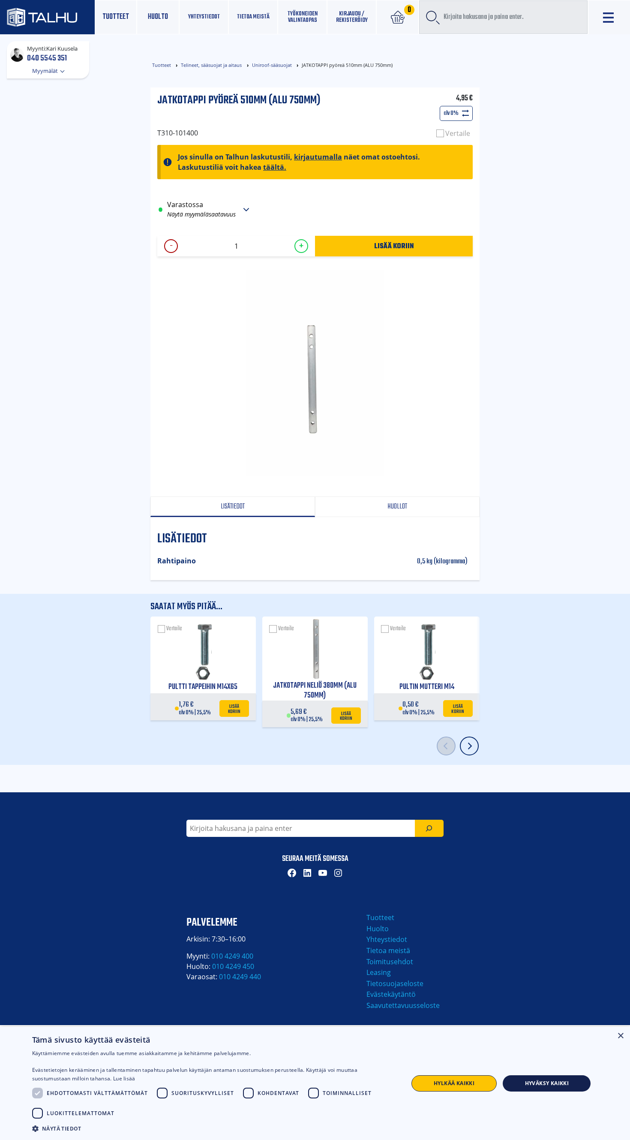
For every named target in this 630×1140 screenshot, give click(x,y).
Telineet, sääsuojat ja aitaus (211, 65)
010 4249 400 (232, 956)
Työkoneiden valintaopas (303, 17)
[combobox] (503, 17)
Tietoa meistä (253, 16)
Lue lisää (124, 1078)
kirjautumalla (318, 157)
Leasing (378, 972)
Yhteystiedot (386, 939)
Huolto (158, 17)
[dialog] (315, 1083)
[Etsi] (429, 828)
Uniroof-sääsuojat (272, 65)
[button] (214, 1128)
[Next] (469, 746)
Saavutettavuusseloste (403, 1005)
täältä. (274, 167)
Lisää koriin (394, 245)
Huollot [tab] (397, 506)
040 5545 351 (47, 58)
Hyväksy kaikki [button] (547, 1083)
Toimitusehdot (389, 961)
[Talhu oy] (47, 17)
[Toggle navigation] (609, 17)
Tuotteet (115, 17)
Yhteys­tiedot (204, 16)
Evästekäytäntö (391, 994)
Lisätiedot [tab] (233, 506)
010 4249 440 (240, 976)
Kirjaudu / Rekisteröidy (352, 17)
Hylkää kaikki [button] (454, 1083)
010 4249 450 (233, 966)
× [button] (620, 1036)
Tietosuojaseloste (394, 983)
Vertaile (457, 133)
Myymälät (45, 71)
